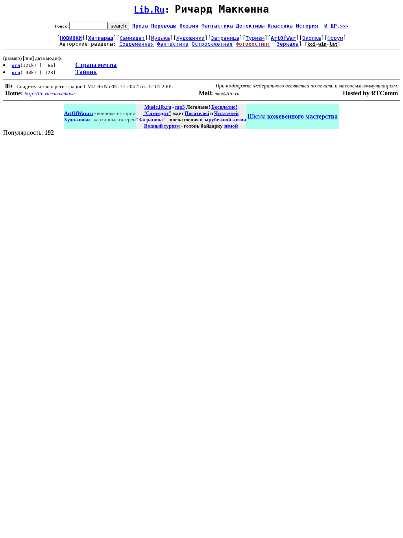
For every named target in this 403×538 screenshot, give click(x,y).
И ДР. (336, 26)
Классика (280, 26)
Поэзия (188, 26)
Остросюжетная (212, 44)
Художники (190, 38)
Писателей (197, 113)
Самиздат (132, 38)
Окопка (311, 38)
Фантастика (217, 26)
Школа (293, 116)
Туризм (255, 38)
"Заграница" (151, 119)
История (307, 26)
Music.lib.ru (157, 107)
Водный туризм (162, 126)
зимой (231, 126)
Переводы (163, 26)
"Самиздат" (157, 113)
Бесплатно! (224, 107)
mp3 (180, 107)
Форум (335, 38)
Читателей (226, 113)
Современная (136, 44)
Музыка (160, 38)
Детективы (250, 26)
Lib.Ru (149, 10)
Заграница (225, 38)
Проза (140, 26)
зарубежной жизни (225, 119)
